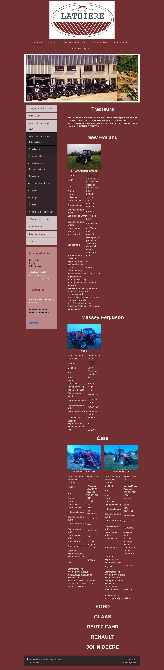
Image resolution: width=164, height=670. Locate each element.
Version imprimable (39, 659)
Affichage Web (130, 662)
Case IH (90, 483)
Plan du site (55, 659)
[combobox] (93, 564)
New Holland (92, 175)
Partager (34, 323)
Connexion (132, 659)
